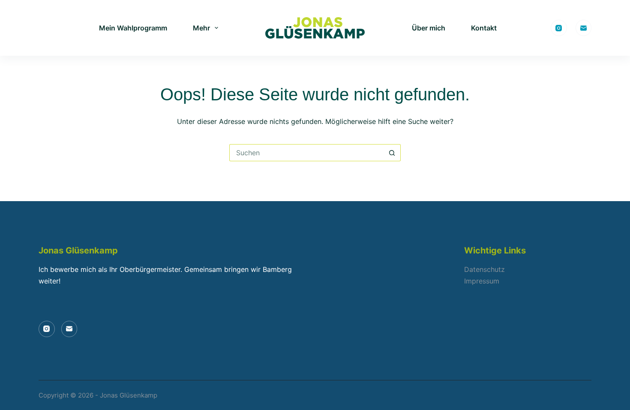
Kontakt (484, 28)
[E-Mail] (584, 28)
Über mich (428, 28)
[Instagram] (559, 28)
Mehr (201, 28)
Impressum (481, 281)
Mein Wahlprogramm (133, 28)
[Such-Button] (392, 152)
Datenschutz (484, 269)
